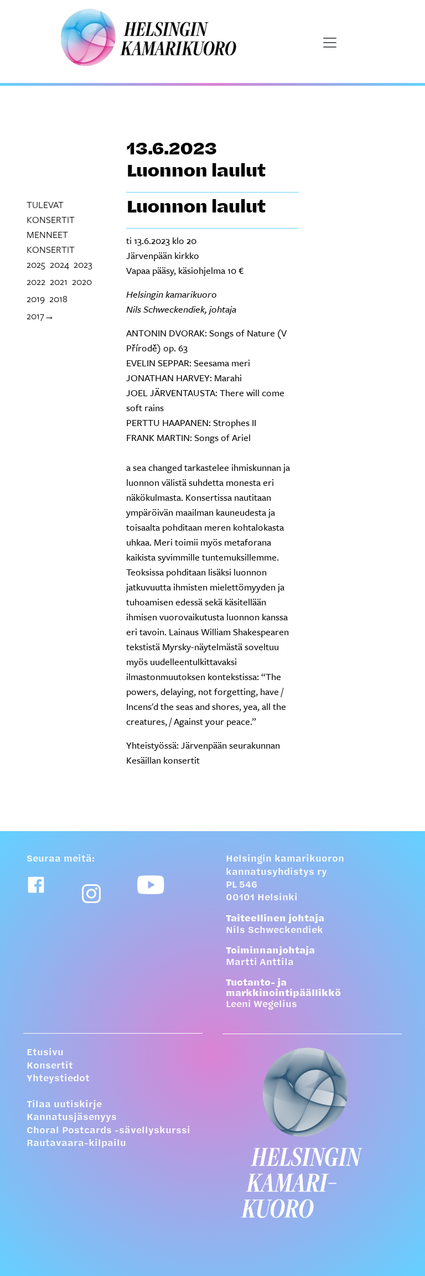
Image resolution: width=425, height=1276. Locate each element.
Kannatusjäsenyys (72, 1117)
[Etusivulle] (312, 1133)
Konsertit (50, 1066)
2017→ (40, 316)
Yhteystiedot (58, 1079)
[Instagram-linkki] (91, 893)
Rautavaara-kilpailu (76, 1143)
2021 (59, 281)
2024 (59, 264)
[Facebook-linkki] (36, 884)
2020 (82, 281)
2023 (83, 264)
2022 (36, 281)
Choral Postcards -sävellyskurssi (108, 1131)
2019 (36, 298)
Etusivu (45, 1053)
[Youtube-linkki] (150, 884)
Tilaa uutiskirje (64, 1105)
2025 (36, 264)
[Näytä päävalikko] (330, 42)
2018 (58, 298)
